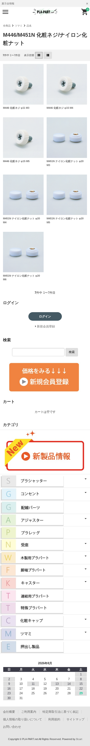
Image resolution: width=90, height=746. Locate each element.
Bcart (79, 739)
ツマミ (18, 25)
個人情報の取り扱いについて (22, 719)
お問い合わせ (12, 726)
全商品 (7, 25)
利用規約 (54, 719)
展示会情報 (8, 3)
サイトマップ (75, 719)
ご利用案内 (28, 711)
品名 (29, 25)
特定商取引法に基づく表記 (60, 711)
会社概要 (9, 711)
